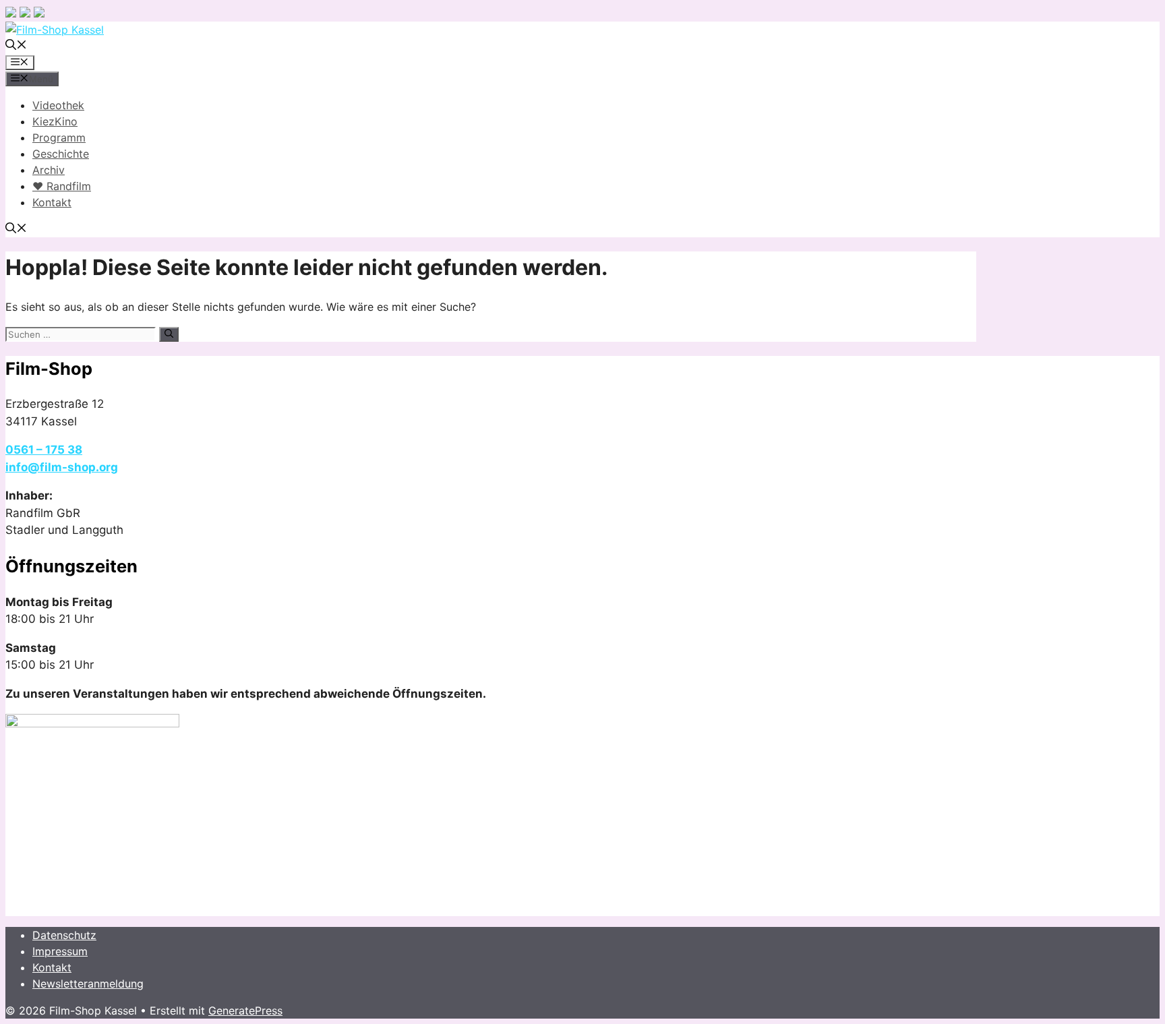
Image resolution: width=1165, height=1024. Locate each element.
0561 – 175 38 (43, 449)
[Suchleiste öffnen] (16, 46)
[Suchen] (169, 334)
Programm (59, 137)
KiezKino (55, 121)
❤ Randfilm (61, 186)
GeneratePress (245, 1010)
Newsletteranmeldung (88, 983)
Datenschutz (64, 935)
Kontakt (51, 202)
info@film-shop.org (61, 467)
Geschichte (60, 153)
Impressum (60, 951)
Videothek (58, 105)
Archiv (48, 170)
